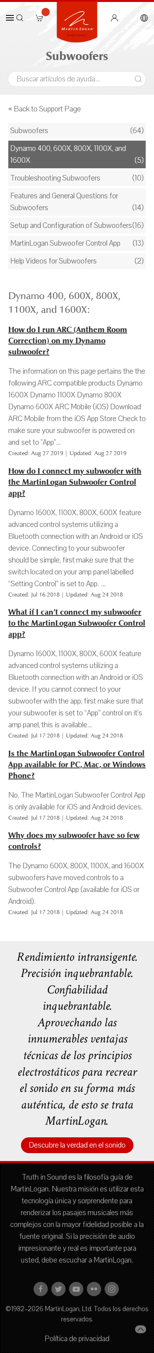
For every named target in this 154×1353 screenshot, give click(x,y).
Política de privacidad (77, 1339)
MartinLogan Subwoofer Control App (65, 243)
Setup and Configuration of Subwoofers (71, 225)
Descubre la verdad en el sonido (77, 1145)
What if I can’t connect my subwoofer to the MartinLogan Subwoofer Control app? (76, 623)
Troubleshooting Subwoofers (55, 178)
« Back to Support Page (44, 109)
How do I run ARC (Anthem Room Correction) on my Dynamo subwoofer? (67, 341)
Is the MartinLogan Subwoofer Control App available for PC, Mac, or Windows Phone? (77, 765)
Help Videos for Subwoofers (53, 261)
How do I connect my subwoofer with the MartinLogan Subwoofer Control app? (74, 482)
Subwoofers (29, 131)
